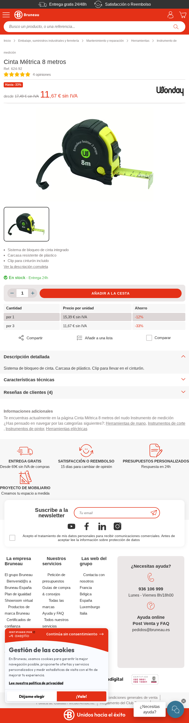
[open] (175, 709)
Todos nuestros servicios (55, 623)
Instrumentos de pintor (25, 429)
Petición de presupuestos (53, 578)
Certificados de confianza (18, 623)
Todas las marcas (53, 603)
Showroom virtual (19, 600)
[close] (183, 701)
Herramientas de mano (126, 423)
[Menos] (11, 293)
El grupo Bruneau (18, 575)
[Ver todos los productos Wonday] (170, 91)
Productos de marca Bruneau (17, 610)
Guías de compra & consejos (56, 590)
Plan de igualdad (18, 594)
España (86, 600)
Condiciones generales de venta (132, 697)
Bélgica (86, 594)
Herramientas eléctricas (66, 429)
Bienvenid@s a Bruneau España (18, 584)
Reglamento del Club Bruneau (124, 703)
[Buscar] (176, 27)
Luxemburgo (90, 607)
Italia (83, 613)
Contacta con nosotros (92, 578)
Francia (86, 587)
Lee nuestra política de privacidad (36, 683)
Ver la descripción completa (26, 266)
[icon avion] (154, 512)
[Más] (32, 293)
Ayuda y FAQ (53, 613)
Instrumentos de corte (166, 423)
